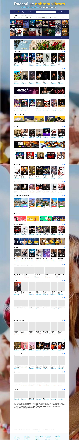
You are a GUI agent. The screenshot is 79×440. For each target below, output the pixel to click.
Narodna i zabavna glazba (20, 224)
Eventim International (17, 438)
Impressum (26, 438)
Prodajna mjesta (37, 439)
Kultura (20, 37)
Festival (16, 389)
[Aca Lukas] (39, 23)
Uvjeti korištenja (26, 436)
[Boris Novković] (26, 32)
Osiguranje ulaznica (58, 436)
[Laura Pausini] (58, 23)
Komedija (16, 280)
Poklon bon (35, 37)
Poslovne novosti (47, 439)
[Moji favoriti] (61, 12)
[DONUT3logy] (52, 23)
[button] (24, 28)
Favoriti (51, 37)
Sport (30, 37)
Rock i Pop (16, 126)
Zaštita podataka (27, 437)
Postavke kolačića (27, 439)
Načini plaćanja (37, 438)
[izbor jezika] (58, 11)
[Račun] (64, 11)
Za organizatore (62, 37)
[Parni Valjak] (58, 32)
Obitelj (25, 37)
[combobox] (45, 12)
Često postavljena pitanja (39, 436)
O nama (15, 436)
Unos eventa (47, 438)
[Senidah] (35, 32)
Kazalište (16, 339)
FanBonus (40, 37)
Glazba (16, 37)
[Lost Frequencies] (13, 32)
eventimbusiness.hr (48, 436)
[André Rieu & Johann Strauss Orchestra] (19, 23)
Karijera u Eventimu (17, 437)
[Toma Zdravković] (26, 23)
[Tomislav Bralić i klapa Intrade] (45, 23)
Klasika (15, 297)
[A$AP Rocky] (19, 32)
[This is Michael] (13, 23)
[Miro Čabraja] (52, 32)
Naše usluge (16, 439)
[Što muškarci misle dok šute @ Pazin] (64, 23)
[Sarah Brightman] (45, 32)
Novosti (56, 37)
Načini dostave (37, 437)
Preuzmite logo (47, 437)
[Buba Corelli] (32, 23)
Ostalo (46, 37)
